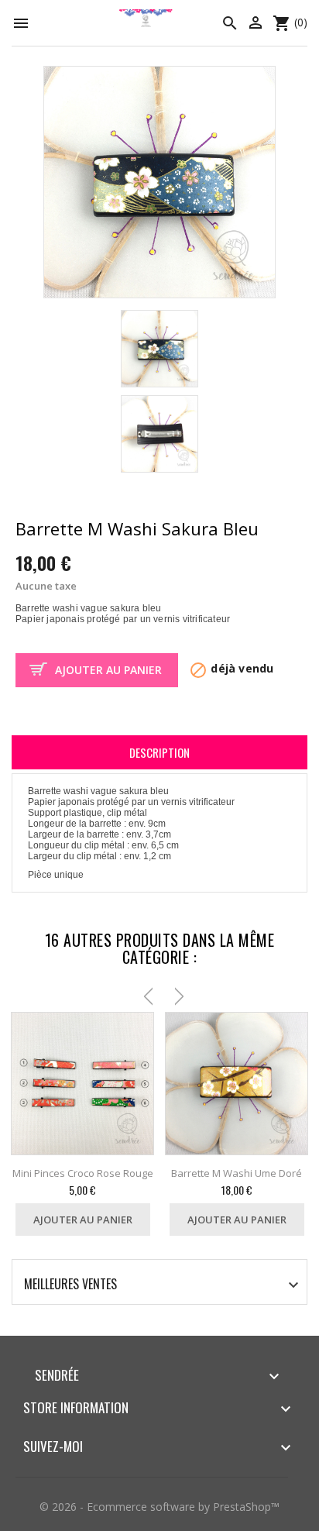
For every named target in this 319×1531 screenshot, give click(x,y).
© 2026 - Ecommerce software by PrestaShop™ (159, 1506)
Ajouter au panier (108, 669)
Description (159, 752)
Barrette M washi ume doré (236, 1173)
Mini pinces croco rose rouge (82, 1173)
